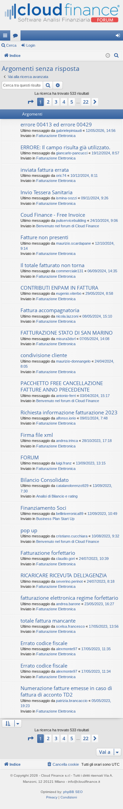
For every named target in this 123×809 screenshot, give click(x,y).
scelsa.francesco (70, 626)
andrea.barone (68, 604)
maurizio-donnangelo (73, 361)
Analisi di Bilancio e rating (57, 496)
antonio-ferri (66, 396)
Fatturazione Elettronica (56, 136)
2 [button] (48, 101)
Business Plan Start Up (55, 519)
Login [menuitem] (119, 37)
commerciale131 (69, 271)
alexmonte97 (66, 649)
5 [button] (71, 101)
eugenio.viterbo (68, 293)
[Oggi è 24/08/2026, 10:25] (108, 56)
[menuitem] (116, 55)
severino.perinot (69, 581)
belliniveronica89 (69, 514)
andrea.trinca (67, 441)
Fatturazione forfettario (47, 552)
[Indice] (61, 15)
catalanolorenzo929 (72, 486)
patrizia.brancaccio (71, 701)
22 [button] (85, 101)
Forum (16, 37)
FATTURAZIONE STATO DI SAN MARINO (66, 332)
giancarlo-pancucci (71, 153)
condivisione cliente (43, 355)
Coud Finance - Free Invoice (52, 214)
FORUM (29, 457)
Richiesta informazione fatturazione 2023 (69, 412)
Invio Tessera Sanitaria (46, 192)
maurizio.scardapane (73, 243)
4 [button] (64, 101)
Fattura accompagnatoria (49, 310)
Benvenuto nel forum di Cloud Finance (67, 226)
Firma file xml (36, 434)
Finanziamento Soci (43, 507)
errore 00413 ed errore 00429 (56, 124)
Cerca (11, 45)
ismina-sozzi (66, 198)
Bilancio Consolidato (44, 479)
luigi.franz (64, 463)
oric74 (61, 175)
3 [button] (56, 101)
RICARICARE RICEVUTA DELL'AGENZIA (63, 575)
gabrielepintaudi (69, 130)
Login (30, 45)
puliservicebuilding (71, 220)
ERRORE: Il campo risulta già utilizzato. (65, 147)
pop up (28, 530)
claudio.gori (65, 558)
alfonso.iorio (66, 418)
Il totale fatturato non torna (52, 265)
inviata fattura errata (44, 169)
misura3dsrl (66, 339)
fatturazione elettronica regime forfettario (69, 597)
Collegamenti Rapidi (6, 37)
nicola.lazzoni (67, 316)
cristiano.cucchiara (71, 536)
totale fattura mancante (48, 620)
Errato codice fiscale (43, 643)
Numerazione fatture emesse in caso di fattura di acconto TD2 (66, 691)
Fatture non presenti (44, 237)
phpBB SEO (73, 792)
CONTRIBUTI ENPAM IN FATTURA (59, 287)
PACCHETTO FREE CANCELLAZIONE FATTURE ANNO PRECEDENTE (61, 386)
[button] (30, 102)
